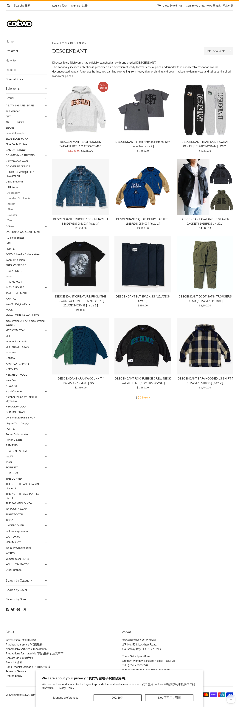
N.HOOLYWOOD (16, 406)
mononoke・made (16, 341)
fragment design (26, 260)
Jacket (11, 203)
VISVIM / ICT (26, 542)
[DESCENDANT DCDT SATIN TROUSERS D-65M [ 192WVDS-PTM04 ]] (205, 264)
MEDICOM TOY (26, 330)
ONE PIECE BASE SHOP (20, 417)
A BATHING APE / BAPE (26, 105)
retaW (26, 456)
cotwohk (35, 695)
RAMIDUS (26, 445)
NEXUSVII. (12, 386)
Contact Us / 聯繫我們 (19, 657)
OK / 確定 (118, 697)
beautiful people (15, 133)
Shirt (10, 209)
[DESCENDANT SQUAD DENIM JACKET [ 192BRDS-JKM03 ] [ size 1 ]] (142, 187)
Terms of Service (16, 671)
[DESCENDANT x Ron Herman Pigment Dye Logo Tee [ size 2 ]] (142, 109)
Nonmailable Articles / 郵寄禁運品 (26, 649)
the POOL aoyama (26, 509)
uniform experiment (26, 531)
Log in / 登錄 (59, 5)
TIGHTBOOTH (26, 514)
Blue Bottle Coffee (16, 144)
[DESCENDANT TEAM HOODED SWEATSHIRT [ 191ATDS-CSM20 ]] (80, 109)
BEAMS (10, 127)
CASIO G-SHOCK (16, 150)
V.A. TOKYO (13, 536)
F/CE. (26, 243)
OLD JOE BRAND (16, 412)
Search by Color (26, 590)
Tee (9, 220)
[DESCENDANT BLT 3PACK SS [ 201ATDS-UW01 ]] (142, 264)
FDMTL (26, 248)
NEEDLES (12, 369)
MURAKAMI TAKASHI (26, 347)
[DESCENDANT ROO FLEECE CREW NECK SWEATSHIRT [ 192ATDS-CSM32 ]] (142, 346)
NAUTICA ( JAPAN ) (26, 363)
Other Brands (26, 570)
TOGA (9, 520)
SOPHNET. (26, 467)
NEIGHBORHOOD (26, 374)
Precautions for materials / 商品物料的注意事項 (34, 653)
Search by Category (26, 580)
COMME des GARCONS (26, 155)
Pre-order (26, 51)
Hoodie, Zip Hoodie (18, 198)
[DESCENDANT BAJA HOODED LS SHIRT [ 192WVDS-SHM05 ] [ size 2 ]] (205, 346)
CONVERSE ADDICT (18, 166)
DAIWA (26, 226)
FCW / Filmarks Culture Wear (23, 254)
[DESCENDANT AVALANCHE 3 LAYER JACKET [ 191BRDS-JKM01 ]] (205, 187)
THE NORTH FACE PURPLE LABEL (26, 495)
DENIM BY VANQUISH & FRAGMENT (26, 174)
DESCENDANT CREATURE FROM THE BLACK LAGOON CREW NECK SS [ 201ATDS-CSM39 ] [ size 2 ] (80, 301)
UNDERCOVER (26, 525)
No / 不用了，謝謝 (169, 697)
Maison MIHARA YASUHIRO (22, 315)
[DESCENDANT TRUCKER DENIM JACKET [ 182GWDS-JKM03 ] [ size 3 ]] (80, 187)
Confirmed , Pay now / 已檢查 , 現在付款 (209, 5)
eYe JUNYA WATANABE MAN (23, 232)
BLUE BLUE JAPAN (17, 138)
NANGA (10, 358)
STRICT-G (12, 473)
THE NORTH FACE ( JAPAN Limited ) (26, 486)
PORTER (26, 428)
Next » (146, 397)
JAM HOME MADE (26, 293)
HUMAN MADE (26, 282)
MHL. (9, 336)
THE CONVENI (26, 478)
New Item (12, 60)
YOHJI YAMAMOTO (26, 564)
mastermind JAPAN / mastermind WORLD (26, 322)
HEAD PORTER (26, 271)
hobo (9, 276)
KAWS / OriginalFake (26, 304)
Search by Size (26, 599)
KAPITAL (26, 298)
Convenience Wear (17, 161)
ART (26, 116)
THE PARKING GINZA (26, 503)
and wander (26, 111)
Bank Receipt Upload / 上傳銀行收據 (28, 666)
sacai (26, 462)
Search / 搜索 (14, 662)
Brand (26, 98)
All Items (12, 187)
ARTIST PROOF (26, 122)
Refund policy (14, 675)
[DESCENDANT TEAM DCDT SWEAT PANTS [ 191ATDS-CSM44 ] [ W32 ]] (205, 109)
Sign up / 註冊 (79, 5)
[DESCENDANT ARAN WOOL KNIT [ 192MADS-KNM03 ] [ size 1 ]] (80, 346)
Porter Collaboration (26, 434)
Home (10, 41)
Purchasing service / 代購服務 (24, 644)
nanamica (11, 352)
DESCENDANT (26, 181)
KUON (26, 309)
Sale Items (26, 88)
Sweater (12, 215)
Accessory (13, 192)
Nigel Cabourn (26, 391)
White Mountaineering (26, 547)
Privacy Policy (65, 687)
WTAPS (26, 553)
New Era (11, 380)
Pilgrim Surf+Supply (17, 423)
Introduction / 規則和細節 (21, 640)
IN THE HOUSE (26, 287)
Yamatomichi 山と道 (17, 559)
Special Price (14, 79)
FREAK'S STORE (16, 265)
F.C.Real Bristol (26, 237)
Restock (11, 69)
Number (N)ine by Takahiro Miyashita (22, 399)
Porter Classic (14, 439)
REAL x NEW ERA (16, 451)
